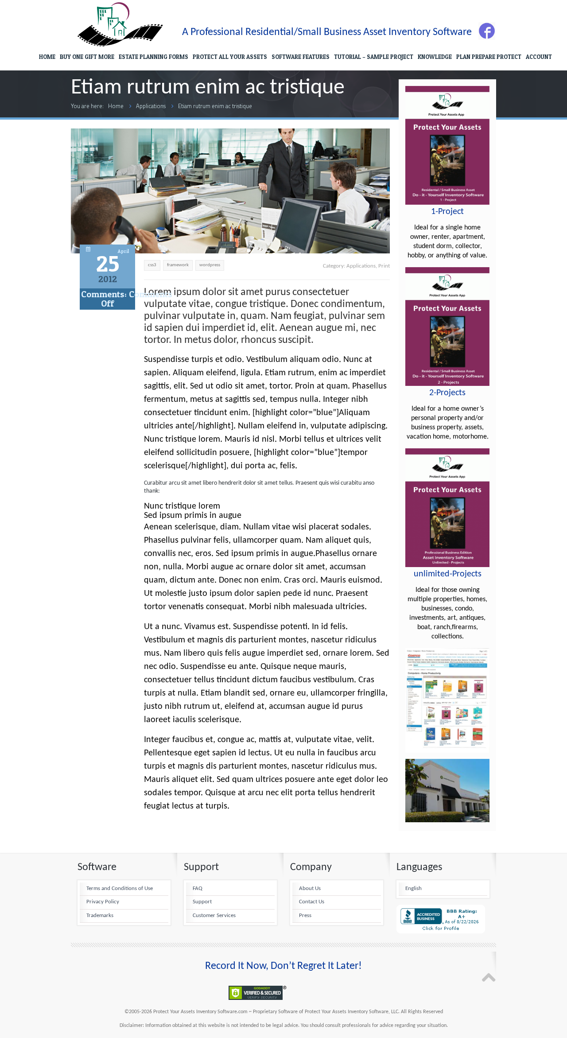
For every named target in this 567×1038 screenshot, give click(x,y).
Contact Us (311, 902)
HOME (47, 56)
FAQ (197, 888)
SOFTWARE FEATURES (301, 56)
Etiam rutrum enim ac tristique (215, 105)
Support (202, 902)
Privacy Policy (102, 902)
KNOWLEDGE (435, 56)
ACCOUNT (539, 56)
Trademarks (99, 915)
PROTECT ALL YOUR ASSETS (230, 56)
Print (384, 266)
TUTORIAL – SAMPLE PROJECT (373, 56)
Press (305, 915)
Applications (151, 105)
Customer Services (214, 915)
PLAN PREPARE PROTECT (488, 56)
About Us (310, 888)
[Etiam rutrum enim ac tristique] (230, 251)
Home (116, 105)
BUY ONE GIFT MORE (87, 56)
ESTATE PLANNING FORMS (153, 56)
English (413, 888)
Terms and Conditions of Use (119, 888)
